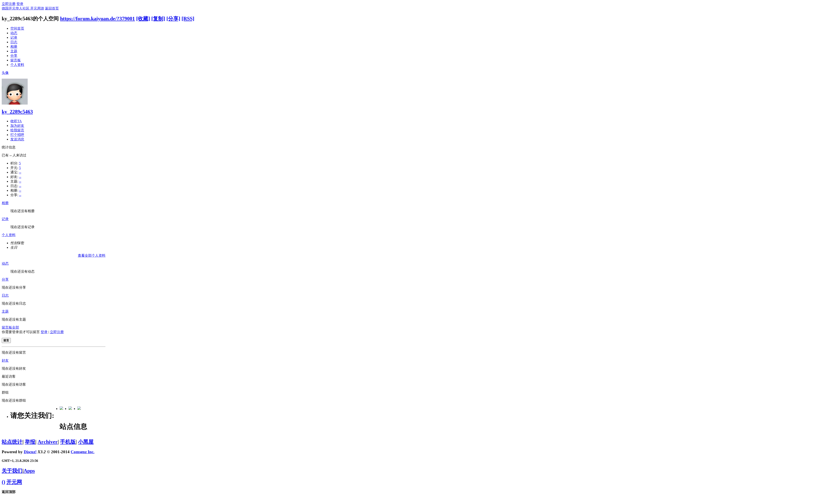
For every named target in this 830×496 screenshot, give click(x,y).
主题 (13, 51)
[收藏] (143, 18)
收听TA (16, 121)
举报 (30, 442)
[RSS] (188, 18)
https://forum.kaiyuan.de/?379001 (97, 18)
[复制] (158, 18)
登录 (19, 4)
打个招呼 (17, 135)
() (3, 482)
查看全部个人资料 (91, 255)
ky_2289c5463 (17, 111)
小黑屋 (86, 442)
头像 (5, 73)
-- (20, 172)
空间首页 (17, 28)
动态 (13, 33)
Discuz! (30, 452)
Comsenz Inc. (82, 452)
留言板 (15, 60)
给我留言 (17, 130)
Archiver (48, 442)
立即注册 (9, 4)
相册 (13, 46)
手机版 (68, 442)
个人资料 (17, 65)
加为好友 (17, 125)
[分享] (173, 18)
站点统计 (12, 442)
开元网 (14, 482)
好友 (5, 360)
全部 (15, 327)
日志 (13, 42)
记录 (13, 37)
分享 (13, 55)
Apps (29, 471)
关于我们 (12, 471)
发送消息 (17, 139)
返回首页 (52, 8)
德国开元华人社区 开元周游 (23, 8)
